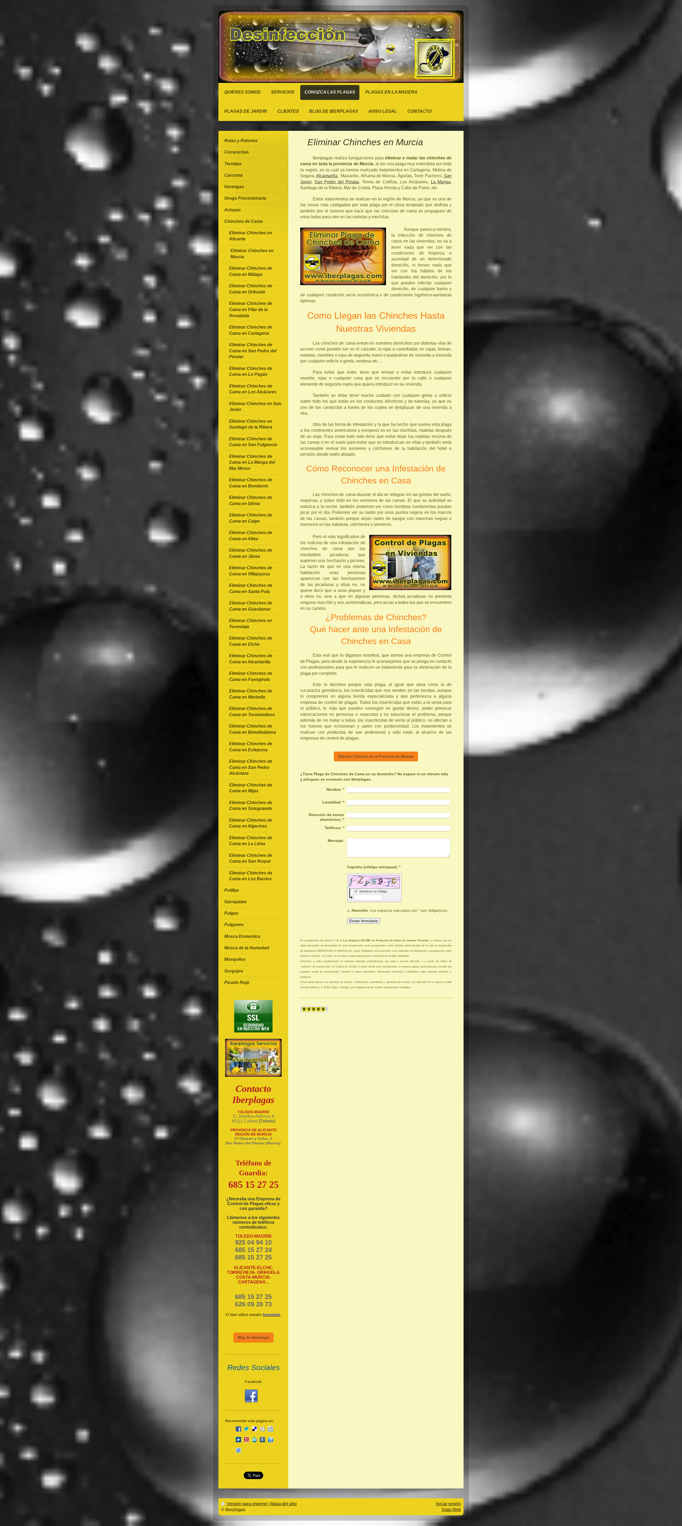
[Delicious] (254, 1429)
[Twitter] (246, 1429)
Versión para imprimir (247, 1503)
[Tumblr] (262, 1439)
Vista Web (451, 1509)
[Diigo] (270, 1439)
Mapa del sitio (283, 1503)
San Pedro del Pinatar (337, 182)
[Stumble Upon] (254, 1439)
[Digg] (262, 1429)
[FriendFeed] (238, 1450)
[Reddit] (270, 1429)
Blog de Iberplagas (253, 1337)
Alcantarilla (327, 175)
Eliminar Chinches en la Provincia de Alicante (376, 756)
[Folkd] (238, 1439)
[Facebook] (238, 1429)
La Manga (441, 182)
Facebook (253, 1381)
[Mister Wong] (246, 1439)
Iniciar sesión (448, 1503)
